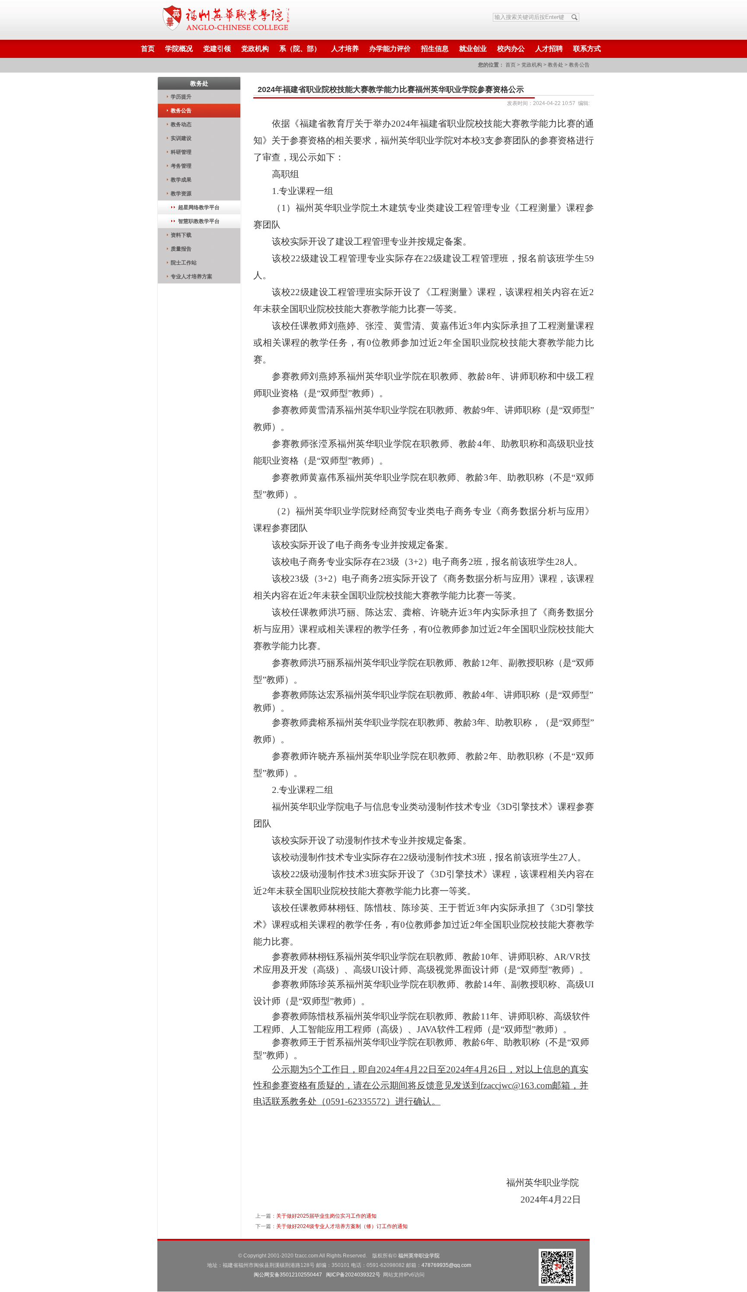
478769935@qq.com (446, 1265)
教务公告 (579, 65)
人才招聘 (549, 48)
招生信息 (435, 48)
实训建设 (181, 138)
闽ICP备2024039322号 (353, 1275)
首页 (148, 48)
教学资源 (181, 194)
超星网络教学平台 (199, 207)
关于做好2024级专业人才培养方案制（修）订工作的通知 (342, 1226)
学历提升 (181, 97)
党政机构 (255, 48)
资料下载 (181, 235)
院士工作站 (184, 263)
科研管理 (181, 152)
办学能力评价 (390, 48)
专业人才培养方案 (191, 277)
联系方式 (587, 48)
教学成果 (181, 180)
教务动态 (181, 124)
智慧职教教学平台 (199, 221)
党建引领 (217, 48)
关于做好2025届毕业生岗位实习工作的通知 (326, 1216)
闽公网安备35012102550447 (288, 1275)
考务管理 (181, 166)
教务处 (555, 65)
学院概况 (179, 48)
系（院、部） (300, 48)
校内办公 (511, 48)
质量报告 (181, 249)
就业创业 (473, 48)
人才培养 (345, 48)
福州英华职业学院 (419, 1256)
